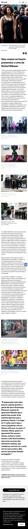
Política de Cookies (8, 524)
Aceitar (21, 524)
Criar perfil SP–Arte (14, 490)
